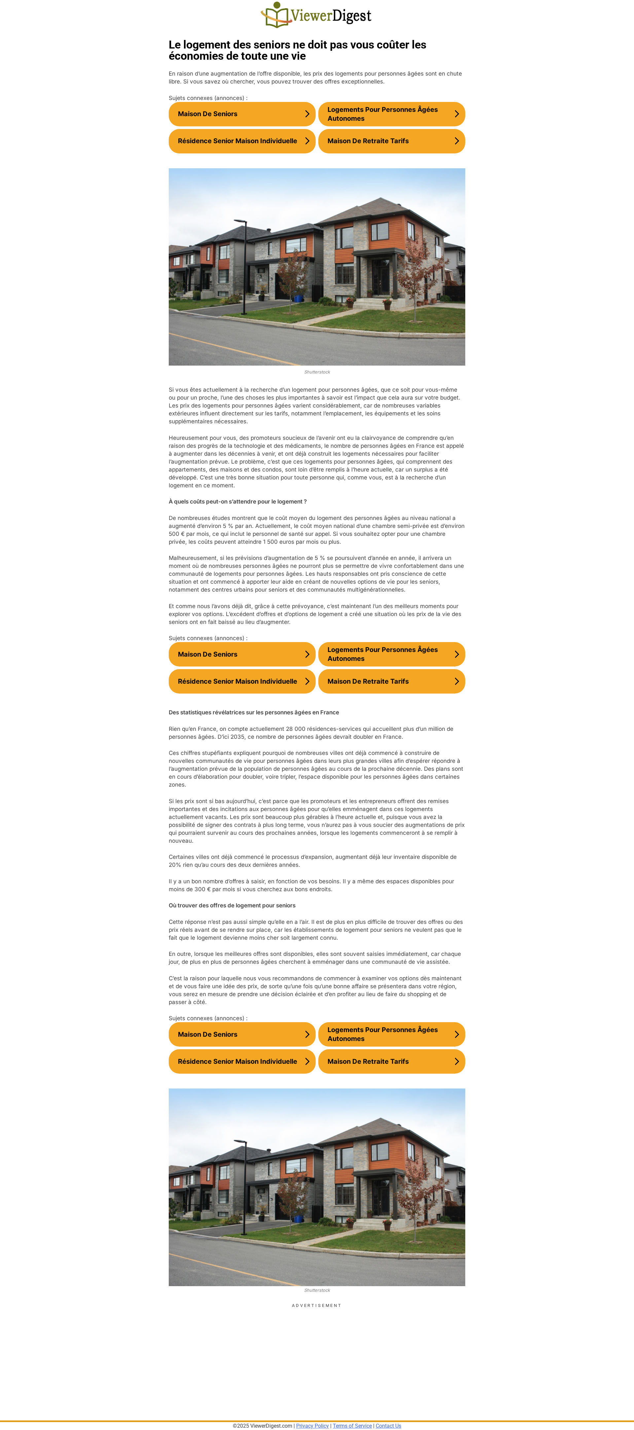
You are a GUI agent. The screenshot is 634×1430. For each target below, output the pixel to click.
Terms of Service (352, 1426)
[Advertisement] (317, 1355)
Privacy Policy (312, 1426)
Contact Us (388, 1426)
